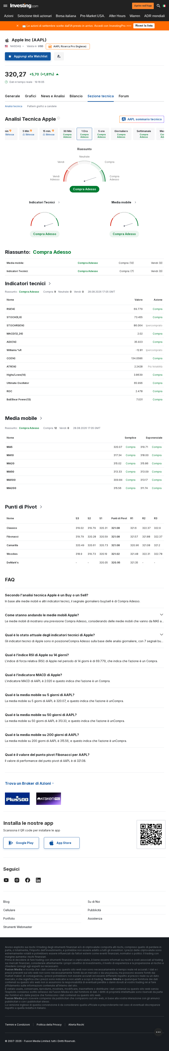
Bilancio (76, 96)
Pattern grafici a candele (42, 106)
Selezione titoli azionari (35, 16)
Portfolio (9, 918)
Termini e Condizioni (17, 1024)
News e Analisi (53, 96)
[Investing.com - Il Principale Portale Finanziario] (24, 5)
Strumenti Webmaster (17, 927)
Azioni (8, 16)
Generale (12, 96)
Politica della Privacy (49, 1024)
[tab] (28, 134)
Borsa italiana (66, 16)
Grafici (30, 96)
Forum (124, 96)
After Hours (117, 16)
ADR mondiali (154, 16)
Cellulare (9, 910)
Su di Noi (94, 901)
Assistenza (95, 918)
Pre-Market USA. (92, 16)
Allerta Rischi (76, 1024)
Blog (6, 901)
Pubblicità (94, 910)
